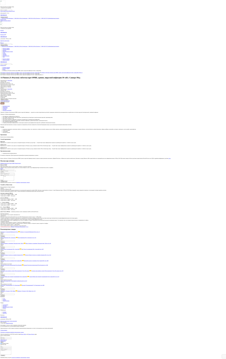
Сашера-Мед (9, 80)
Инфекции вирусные (4, 163)
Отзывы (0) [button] (2, 97)
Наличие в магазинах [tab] (7, 110)
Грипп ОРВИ (12, 163)
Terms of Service (31, 334)
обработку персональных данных (23, 182)
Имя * (1, 169)
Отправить (3, 355)
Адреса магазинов (13, 321)
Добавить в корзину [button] (4, 99)
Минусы (2, 175)
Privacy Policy (23, 334)
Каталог (2, 30)
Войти (1, 168)
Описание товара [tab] (6, 106)
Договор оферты (3, 330)
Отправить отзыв (4, 181)
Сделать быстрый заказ (5, 100)
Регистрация (3, 341)
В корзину (2, 236)
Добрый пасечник (9, 323)
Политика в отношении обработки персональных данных (12, 332)
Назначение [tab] (5, 107)
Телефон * (2, 171)
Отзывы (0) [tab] (5, 108)
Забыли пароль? (3, 339)
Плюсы (1, 173)
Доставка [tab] (5, 109)
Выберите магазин (4, 17)
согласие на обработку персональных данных (20, 357)
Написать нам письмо (4, 321)
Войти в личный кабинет (5, 20)
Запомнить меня (5, 343)
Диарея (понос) (18, 163)
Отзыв (1, 180)
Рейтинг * (2, 172)
